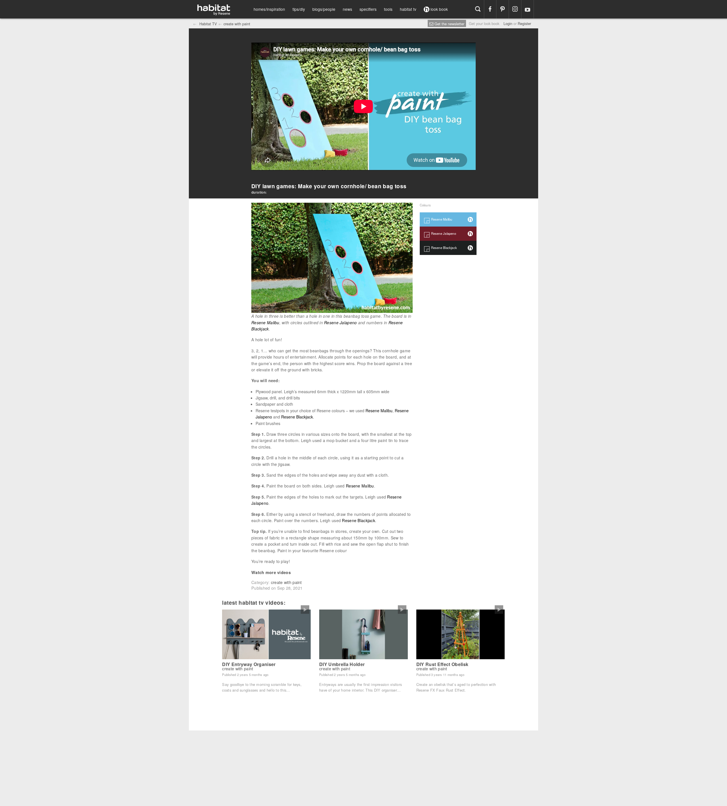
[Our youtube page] (527, 9)
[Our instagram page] (515, 9)
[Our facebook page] (490, 9)
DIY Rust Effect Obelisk (442, 664)
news (347, 9)
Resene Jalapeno (340, 322)
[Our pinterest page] (502, 9)
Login (508, 23)
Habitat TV (207, 23)
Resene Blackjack (297, 417)
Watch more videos (271, 572)
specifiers (368, 9)
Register (524, 23)
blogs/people (323, 9)
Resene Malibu (265, 322)
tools (388, 9)
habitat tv (408, 9)
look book (438, 9)
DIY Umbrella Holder (342, 664)
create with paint (236, 23)
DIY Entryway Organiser (248, 664)
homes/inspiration (269, 9)
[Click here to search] (478, 9)
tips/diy (299, 9)
